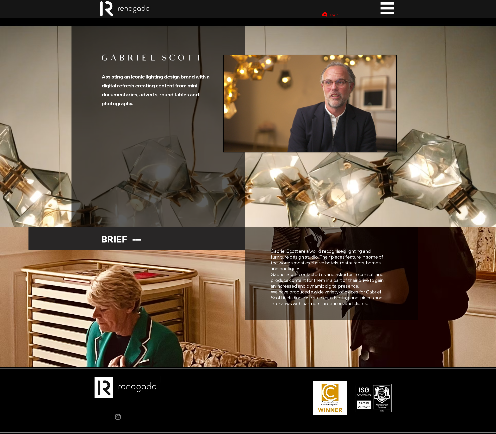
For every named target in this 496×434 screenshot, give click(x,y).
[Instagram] (118, 417)
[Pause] (228, 146)
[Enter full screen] (391, 146)
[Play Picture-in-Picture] (384, 146)
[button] (387, 8)
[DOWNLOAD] (125, 8)
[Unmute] (234, 146)
